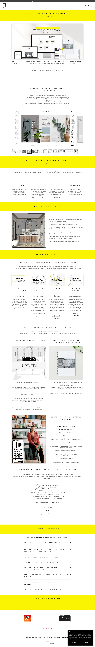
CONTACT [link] (28, 637)
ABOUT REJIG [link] (41, 5)
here (73, 388)
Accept (87, 642)
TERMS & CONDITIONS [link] (44, 637)
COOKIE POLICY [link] (65, 637)
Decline (74, 642)
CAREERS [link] (34, 637)
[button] (50, 6)
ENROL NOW (47, 76)
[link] (4, 5)
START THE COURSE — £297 (47, 606)
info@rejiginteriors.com (41, 537)
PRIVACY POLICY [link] (55, 637)
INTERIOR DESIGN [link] (30, 5)
